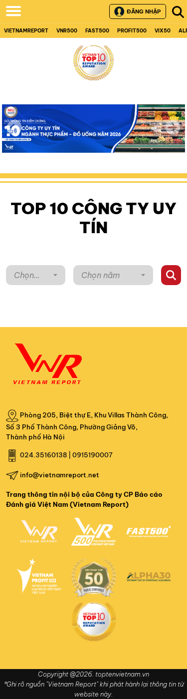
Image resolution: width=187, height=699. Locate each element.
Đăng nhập (144, 11)
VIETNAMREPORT (26, 30)
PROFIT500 (132, 30)
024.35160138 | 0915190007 (66, 455)
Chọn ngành (25, 277)
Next (172, 134)
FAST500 (97, 30)
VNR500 (66, 30)
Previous (14, 127)
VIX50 (163, 30)
